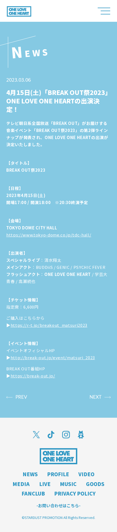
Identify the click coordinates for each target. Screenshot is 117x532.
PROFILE (58, 474)
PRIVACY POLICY (75, 493)
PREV (21, 397)
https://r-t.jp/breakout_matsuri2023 (49, 325)
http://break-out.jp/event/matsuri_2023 (53, 357)
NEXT (95, 397)
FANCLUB (33, 493)
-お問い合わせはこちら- (58, 506)
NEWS (30, 474)
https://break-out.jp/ (33, 376)
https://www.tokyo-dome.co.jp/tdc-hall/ (48, 235)
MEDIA (21, 483)
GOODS (95, 483)
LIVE (45, 483)
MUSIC (68, 483)
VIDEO (86, 474)
